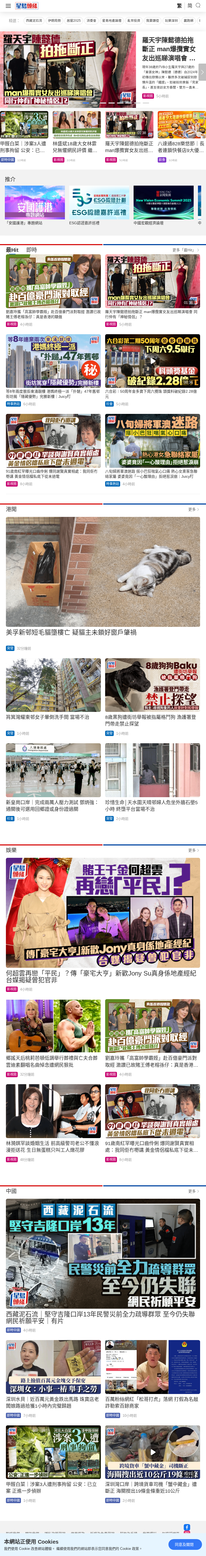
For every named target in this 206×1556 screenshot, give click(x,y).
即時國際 (60, 159)
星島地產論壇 (112, 21)
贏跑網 (188, 21)
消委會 (91, 21)
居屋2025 (74, 21)
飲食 (146, 96)
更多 (192, 509)
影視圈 (12, 324)
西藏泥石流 (34, 21)
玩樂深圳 (171, 21)
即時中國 (13, 1330)
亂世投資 (133, 21)
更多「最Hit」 (184, 250)
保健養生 (112, 159)
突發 (10, 648)
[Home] (27, 5)
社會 (4, 159)
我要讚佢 (152, 21)
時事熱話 (13, 404)
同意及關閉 (184, 1544)
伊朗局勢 (54, 21)
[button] (202, 72)
